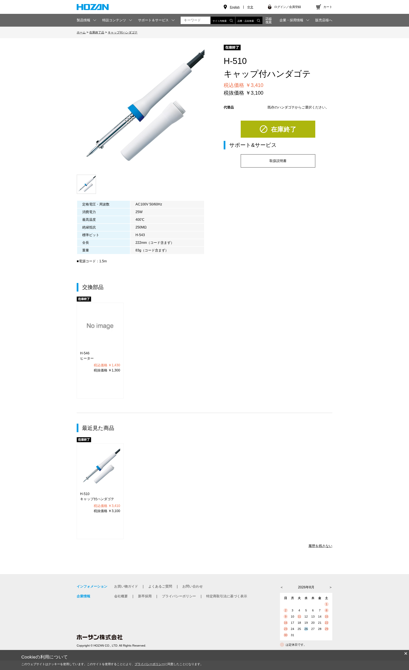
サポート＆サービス (153, 20)
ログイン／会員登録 (287, 7)
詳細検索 (269, 20)
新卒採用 (145, 596)
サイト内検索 (220, 21)
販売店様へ (323, 20)
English (235, 7)
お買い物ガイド (126, 586)
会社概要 (121, 596)
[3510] (86, 184)
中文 (250, 7)
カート (327, 7)
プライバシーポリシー (179, 596)
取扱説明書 (278, 161)
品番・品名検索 (246, 21)
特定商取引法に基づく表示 (226, 596)
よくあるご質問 (160, 586)
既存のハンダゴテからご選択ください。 (298, 107)
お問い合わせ (192, 586)
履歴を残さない (320, 546)
